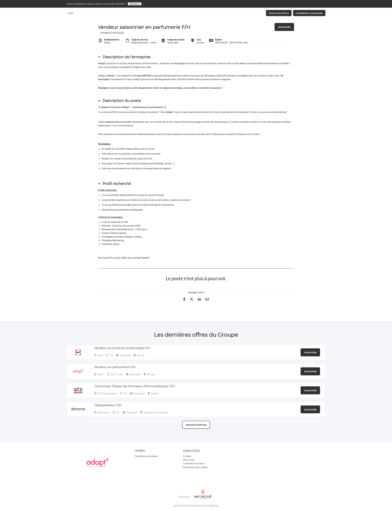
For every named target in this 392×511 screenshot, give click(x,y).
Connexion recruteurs (194, 463)
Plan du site (188, 459)
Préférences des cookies (195, 467)
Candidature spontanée (309, 12)
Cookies (187, 456)
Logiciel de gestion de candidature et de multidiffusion (196, 505)
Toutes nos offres (279, 12)
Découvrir (134, 3)
